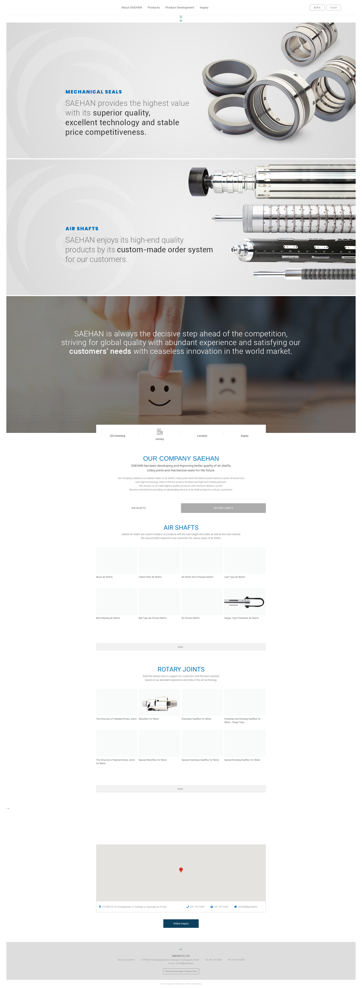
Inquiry (204, 7)
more (181, 647)
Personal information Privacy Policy (181, 971)
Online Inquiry (181, 923)
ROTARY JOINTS (223, 508)
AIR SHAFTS (139, 508)
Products (154, 7)
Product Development (179, 7)
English (333, 7)
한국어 (317, 7)
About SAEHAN (131, 7)
